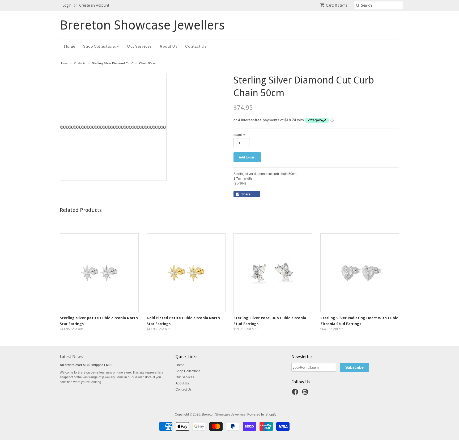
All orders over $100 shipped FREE (86, 365)
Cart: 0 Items (336, 5)
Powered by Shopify (261, 414)
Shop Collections (100, 46)
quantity (239, 135)
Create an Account (94, 5)
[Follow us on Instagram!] (306, 393)
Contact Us (195, 46)
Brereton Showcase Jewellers (142, 25)
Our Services (139, 46)
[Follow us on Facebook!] (296, 393)
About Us (168, 46)
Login (66, 5)
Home (69, 46)
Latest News (71, 356)
